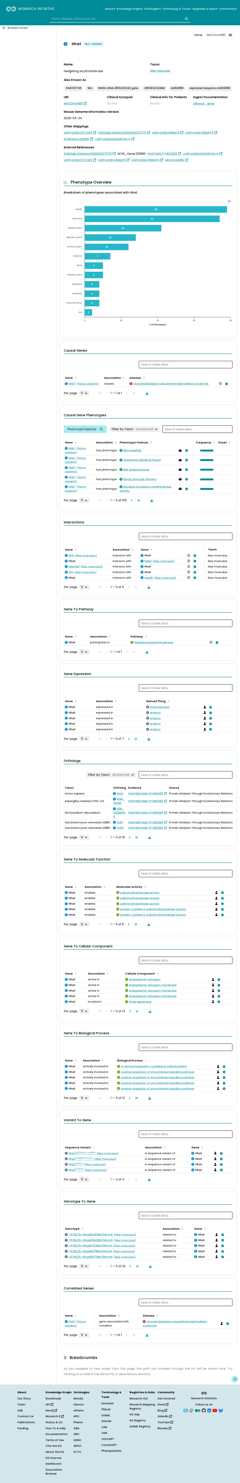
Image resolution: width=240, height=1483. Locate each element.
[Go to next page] (131, 500)
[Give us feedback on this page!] (234, 1379)
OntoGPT (107, 1439)
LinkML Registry (140, 1426)
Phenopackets (111, 1451)
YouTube (164, 1422)
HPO (76, 1416)
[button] (206, 450)
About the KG (55, 1452)
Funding (22, 1428)
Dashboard (53, 1464)
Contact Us (25, 1416)
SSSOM (106, 1421)
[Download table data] (146, 393)
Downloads (53, 1398)
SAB (20, 1410)
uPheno (79, 1410)
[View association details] (226, 384)
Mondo (78, 1398)
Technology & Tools (176, 8)
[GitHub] (204, 1410)
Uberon (79, 1404)
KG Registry (138, 1420)
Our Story (24, 1398)
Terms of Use (55, 1440)
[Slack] (191, 1410)
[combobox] (120, 18)
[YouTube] (214, 1410)
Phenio (78, 1422)
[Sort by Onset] (229, 442)
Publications (26, 1422)
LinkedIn (163, 1416)
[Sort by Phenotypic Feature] (150, 442)
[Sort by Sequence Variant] (93, 1147)
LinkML (105, 1415)
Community (228, 8)
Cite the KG (54, 1446)
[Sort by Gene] (75, 377)
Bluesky (163, 1428)
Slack (162, 1404)
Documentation (57, 1434)
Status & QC (54, 1422)
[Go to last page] (138, 500)
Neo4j (50, 1410)
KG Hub (135, 1414)
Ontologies (152, 8)
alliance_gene (203, 103)
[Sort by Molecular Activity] (144, 886)
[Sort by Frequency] (213, 442)
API (48, 1404)
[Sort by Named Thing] (168, 701)
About (110, 8)
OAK (104, 1427)
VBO (76, 1434)
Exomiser (107, 1403)
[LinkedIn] (209, 1410)
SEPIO (77, 1446)
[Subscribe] (186, 1410)
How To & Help (56, 1428)
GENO (77, 1440)
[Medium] (197, 1410)
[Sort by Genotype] (82, 1228)
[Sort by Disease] (143, 377)
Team (21, 1404)
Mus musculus (160, 71)
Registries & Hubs (205, 8)
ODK (104, 1433)
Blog (161, 1410)
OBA (76, 1428)
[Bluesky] (221, 1410)
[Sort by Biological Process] (145, 1060)
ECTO (77, 1452)
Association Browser (54, 1472)
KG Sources (54, 1458)
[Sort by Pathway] (145, 636)
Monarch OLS (139, 1398)
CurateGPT (109, 1445)
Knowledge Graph (129, 8)
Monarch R (53, 1416)
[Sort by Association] (123, 377)
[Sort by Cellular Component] (157, 973)
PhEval (105, 1409)
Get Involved (166, 1398)
